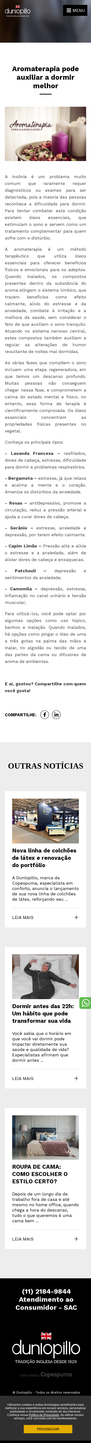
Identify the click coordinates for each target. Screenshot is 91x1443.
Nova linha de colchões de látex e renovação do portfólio (44, 858)
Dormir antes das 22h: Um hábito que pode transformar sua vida (43, 1013)
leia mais (22, 917)
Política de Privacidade (44, 1415)
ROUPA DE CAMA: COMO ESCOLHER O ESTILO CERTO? (40, 1174)
